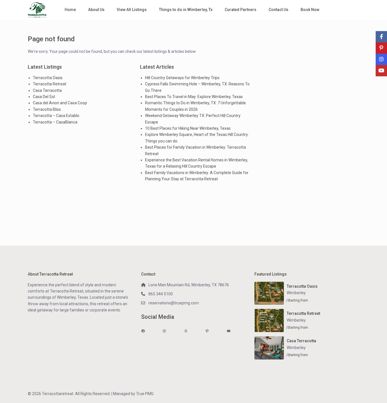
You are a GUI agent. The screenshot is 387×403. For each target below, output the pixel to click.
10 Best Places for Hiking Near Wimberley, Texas (188, 128)
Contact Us (278, 9)
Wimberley (296, 293)
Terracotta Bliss (47, 109)
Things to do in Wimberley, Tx (185, 9)
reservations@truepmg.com (173, 303)
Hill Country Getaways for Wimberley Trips (182, 77)
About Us (96, 9)
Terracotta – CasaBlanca (55, 122)
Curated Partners (240, 9)
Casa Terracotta (47, 90)
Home (70, 9)
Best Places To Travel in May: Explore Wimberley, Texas (194, 96)
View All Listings (132, 9)
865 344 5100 (160, 294)
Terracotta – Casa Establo (56, 115)
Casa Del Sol (44, 96)
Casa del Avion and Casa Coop (60, 103)
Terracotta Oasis (48, 77)
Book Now (310, 9)
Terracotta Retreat (49, 84)
